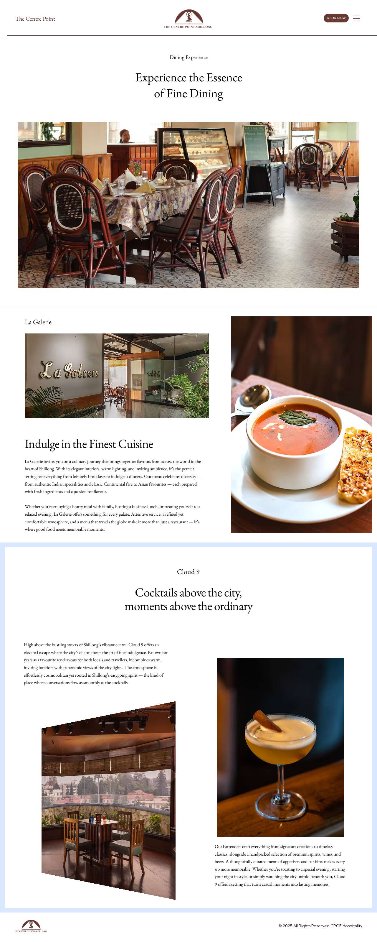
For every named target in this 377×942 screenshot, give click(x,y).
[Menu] (357, 18)
